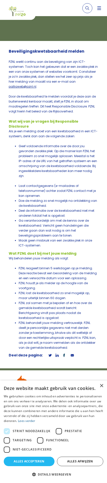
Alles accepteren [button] (29, 461)
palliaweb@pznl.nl (22, 86)
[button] (53, 474)
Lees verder (26, 421)
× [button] (101, 386)
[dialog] (53, 431)
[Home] (20, 12)
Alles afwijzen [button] (80, 461)
